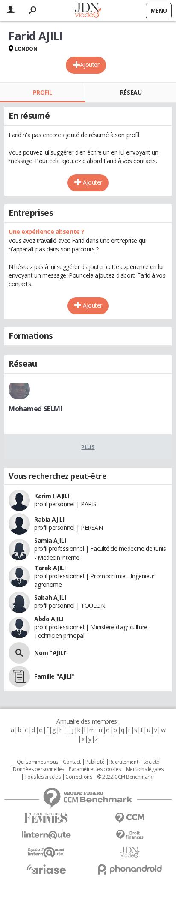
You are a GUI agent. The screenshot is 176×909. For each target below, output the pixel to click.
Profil (42, 92)
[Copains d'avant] (46, 852)
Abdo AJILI (48, 619)
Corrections (78, 777)
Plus (87, 447)
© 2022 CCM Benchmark (124, 777)
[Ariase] (46, 869)
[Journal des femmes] (46, 818)
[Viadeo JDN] (130, 852)
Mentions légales (145, 769)
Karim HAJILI (51, 496)
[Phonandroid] (130, 869)
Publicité (94, 762)
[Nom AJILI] (19, 653)
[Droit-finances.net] (130, 835)
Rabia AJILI (49, 519)
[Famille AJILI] (19, 676)
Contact (71, 762)
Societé (151, 762)
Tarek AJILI (49, 568)
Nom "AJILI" (50, 653)
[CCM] (130, 818)
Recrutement (123, 762)
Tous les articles (42, 777)
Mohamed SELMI (35, 408)
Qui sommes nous (37, 762)
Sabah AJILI (50, 597)
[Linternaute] (46, 835)
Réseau (130, 92)
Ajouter (89, 64)
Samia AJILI (50, 540)
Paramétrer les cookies (95, 769)
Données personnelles (38, 769)
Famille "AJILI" (54, 676)
